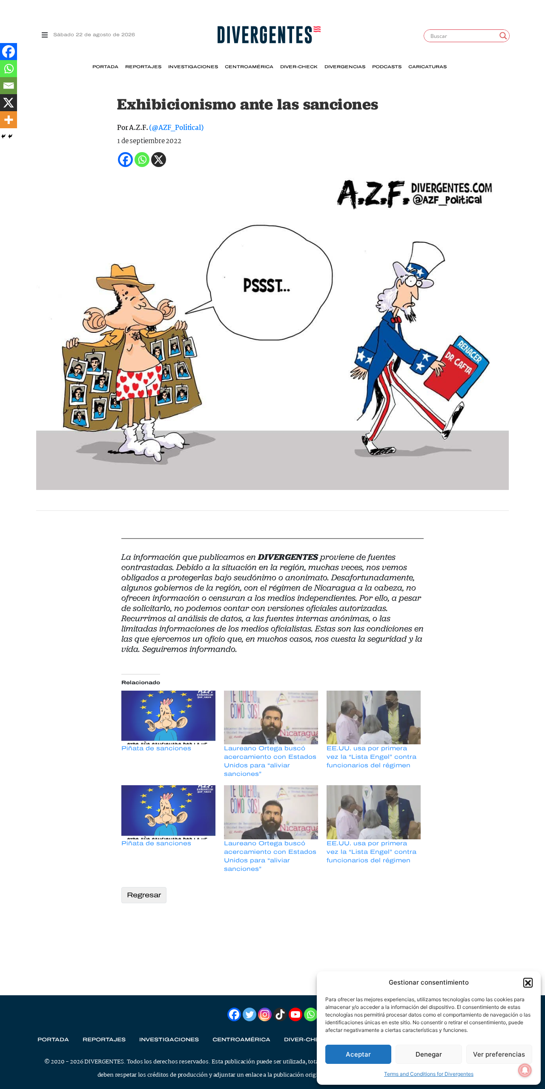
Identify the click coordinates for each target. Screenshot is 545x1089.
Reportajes (143, 67)
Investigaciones (193, 67)
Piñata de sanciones (156, 748)
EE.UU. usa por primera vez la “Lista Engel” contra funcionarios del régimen (371, 757)
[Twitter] (249, 1014)
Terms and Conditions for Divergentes (428, 1074)
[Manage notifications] (525, 1070)
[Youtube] (295, 1014)
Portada (105, 67)
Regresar (144, 895)
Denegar (429, 1054)
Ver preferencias (499, 1054)
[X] (8, 102)
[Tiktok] (280, 1014)
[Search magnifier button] (503, 36)
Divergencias (344, 67)
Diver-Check (299, 67)
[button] (528, 982)
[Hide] (3, 136)
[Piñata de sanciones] (168, 717)
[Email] (8, 85)
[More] (8, 119)
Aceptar (358, 1054)
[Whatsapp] (8, 68)
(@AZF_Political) (176, 128)
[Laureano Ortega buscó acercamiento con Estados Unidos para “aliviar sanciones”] (271, 717)
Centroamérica (249, 67)
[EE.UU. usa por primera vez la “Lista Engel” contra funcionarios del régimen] (374, 717)
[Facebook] (8, 51)
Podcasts (387, 67)
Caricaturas (427, 67)
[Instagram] (265, 1014)
